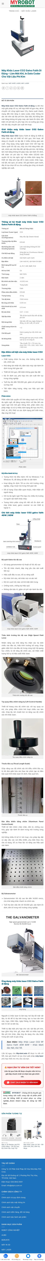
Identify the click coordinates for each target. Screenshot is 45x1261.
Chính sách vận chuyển (11, 1207)
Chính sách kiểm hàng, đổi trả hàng (16, 1212)
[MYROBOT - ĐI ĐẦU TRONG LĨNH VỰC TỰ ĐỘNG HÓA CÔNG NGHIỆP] (22, 3)
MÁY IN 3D (6, 1245)
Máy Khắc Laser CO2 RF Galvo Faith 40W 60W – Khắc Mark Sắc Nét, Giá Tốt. (25, 1045)
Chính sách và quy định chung (13, 1197)
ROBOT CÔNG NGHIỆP (11, 1230)
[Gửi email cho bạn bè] (15, 88)
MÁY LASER (25, 83)
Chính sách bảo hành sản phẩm (14, 1217)
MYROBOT (16, 1093)
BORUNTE (6, 1240)
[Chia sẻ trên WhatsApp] (3, 88)
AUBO (4, 1235)
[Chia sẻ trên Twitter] (11, 88)
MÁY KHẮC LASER (28, 11)
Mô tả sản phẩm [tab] (8, 100)
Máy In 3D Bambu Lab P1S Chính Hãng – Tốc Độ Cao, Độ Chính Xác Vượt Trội (11, 1146)
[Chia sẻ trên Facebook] (7, 88)
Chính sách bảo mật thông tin (13, 1202)
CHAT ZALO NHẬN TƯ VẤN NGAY (24, 1082)
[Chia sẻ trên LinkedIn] (22, 88)
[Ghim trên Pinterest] (18, 88)
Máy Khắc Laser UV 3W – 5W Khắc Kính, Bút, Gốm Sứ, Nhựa (33, 1146)
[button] (3, 3)
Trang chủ (14, 11)
